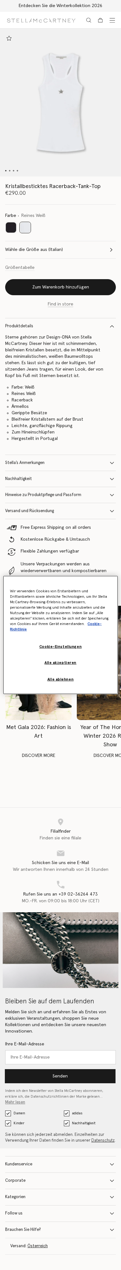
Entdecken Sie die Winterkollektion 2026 (60, 6)
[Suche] (89, 20)
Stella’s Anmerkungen (25, 463)
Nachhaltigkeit (18, 479)
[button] (60, 102)
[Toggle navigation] (112, 20)
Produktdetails (19, 326)
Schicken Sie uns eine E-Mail (60, 863)
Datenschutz (103, 1140)
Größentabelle (20, 267)
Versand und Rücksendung (29, 511)
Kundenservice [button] (18, 1164)
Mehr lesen (15, 1102)
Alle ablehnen (60, 679)
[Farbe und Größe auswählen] (9, 38)
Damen (19, 1113)
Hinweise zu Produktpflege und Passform (43, 495)
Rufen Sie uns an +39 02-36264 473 (60, 894)
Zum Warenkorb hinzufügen (60, 287)
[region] (60, 635)
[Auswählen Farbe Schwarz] (11, 227)
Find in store (60, 304)
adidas (77, 1113)
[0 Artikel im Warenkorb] (100, 20)
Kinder (19, 1123)
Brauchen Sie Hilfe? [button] (23, 1230)
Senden (60, 1076)
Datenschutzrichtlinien (50, 1096)
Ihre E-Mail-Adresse (24, 1044)
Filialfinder (61, 831)
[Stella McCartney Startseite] (41, 20)
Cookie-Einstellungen (60, 646)
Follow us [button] (14, 1213)
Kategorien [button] (15, 1197)
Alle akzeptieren (60, 663)
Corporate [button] (15, 1181)
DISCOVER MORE (38, 755)
